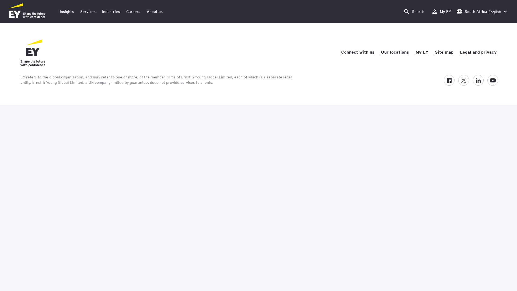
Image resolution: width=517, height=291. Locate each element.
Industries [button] (111, 11)
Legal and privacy (478, 52)
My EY (421, 52)
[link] (441, 11)
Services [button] (88, 11)
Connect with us (358, 52)
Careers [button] (133, 11)
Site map (444, 52)
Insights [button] (67, 11)
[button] (414, 11)
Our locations (395, 52)
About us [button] (155, 11)
